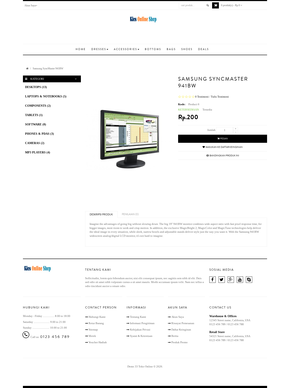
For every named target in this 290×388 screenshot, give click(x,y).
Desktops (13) (36, 87)
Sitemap (93, 329)
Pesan (224, 138)
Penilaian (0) (130, 214)
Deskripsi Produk (101, 214)
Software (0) (35, 124)
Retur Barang (96, 323)
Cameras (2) (34, 143)
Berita (174, 336)
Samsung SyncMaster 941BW (48, 68)
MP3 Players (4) (37, 152)
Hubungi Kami (97, 316)
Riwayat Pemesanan (182, 323)
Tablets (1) (34, 115)
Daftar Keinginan (181, 329)
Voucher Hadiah (98, 342)
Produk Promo (179, 342)
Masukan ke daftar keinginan (224, 147)
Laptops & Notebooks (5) (45, 96)
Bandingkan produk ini (224, 155)
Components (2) (38, 105)
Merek (92, 336)
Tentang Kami (138, 316)
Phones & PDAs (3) (39, 133)
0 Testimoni (202, 96)
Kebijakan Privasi (140, 329)
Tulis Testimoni (220, 96)
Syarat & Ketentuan (141, 336)
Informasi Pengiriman (142, 323)
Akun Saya (177, 316)
